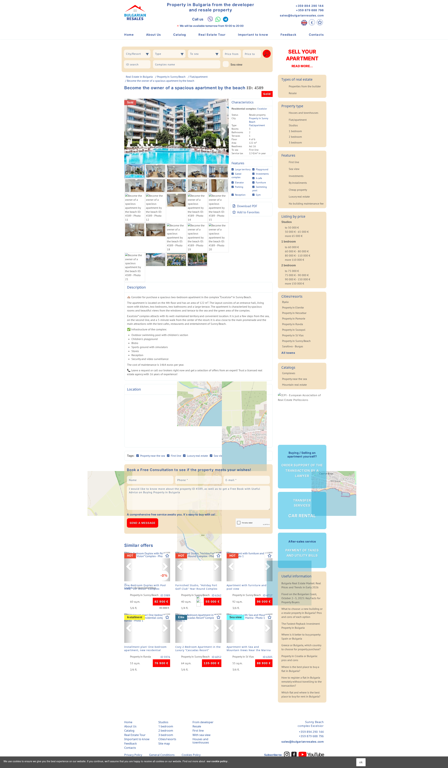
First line (294, 162)
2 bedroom (295, 136)
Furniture (261, 182)
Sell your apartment (302, 58)
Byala (285, 302)
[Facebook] (294, 754)
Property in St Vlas (243, 656)
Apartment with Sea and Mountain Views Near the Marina (249, 648)
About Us (153, 34)
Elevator (239, 182)
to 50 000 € (292, 227)
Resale (293, 93)
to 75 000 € (292, 271)
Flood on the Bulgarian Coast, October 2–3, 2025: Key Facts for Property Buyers (300, 598)
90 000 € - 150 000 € (297, 279)
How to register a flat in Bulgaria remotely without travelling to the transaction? (301, 681)
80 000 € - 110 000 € (297, 255)
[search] (267, 54)
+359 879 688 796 (310, 10)
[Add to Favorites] (167, 555)
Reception (240, 194)
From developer (203, 722)
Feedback (289, 34)
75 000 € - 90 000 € (297, 275)
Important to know (253, 34)
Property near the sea (294, 379)
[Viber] (210, 19)
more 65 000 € (294, 236)
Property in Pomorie (293, 318)
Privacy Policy (133, 755)
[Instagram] (287, 754)
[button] (128, 566)
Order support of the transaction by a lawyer (302, 464)
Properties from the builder (305, 86)
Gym (258, 194)
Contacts (316, 34)
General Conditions (162, 755)
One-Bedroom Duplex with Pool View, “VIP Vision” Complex (145, 587)
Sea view (236, 64)
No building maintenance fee (306, 203)
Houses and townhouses (303, 112)
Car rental (302, 508)
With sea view (201, 735)
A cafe (259, 178)
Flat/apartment (199, 76)
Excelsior (262, 108)
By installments (298, 182)
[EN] (304, 22)
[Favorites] (320, 22)
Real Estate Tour (212, 34)
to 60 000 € (292, 247)
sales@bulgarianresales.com (302, 15)
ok (361, 762)
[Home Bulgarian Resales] (135, 12)
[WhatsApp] (218, 19)
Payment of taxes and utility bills (302, 548)
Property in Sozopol (293, 329)
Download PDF (247, 206)
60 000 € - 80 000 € (297, 251)
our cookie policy (217, 761)
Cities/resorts (167, 739)
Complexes (288, 373)
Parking (239, 186)
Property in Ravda (140, 656)
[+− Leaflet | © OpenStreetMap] (198, 421)
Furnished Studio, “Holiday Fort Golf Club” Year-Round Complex (196, 587)
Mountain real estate (294, 384)
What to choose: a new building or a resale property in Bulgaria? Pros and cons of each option (302, 613)
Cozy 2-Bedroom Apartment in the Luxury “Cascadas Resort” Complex (198, 649)
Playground (262, 169)
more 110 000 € (294, 259)
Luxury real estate (299, 196)
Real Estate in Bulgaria (139, 76)
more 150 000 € (294, 283)
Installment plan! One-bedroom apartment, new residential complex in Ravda (145, 649)
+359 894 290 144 (310, 6)
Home (129, 34)
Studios (293, 125)
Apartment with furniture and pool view (247, 587)
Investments (262, 173)
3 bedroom (295, 142)
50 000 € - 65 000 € (297, 231)
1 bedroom (295, 131)
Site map (164, 743)
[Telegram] (226, 19)
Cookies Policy (191, 755)
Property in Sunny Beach (171, 76)
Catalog (179, 34)
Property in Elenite (293, 307)
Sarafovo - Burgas (292, 346)
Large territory (243, 169)
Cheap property (298, 189)
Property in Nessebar (294, 313)
